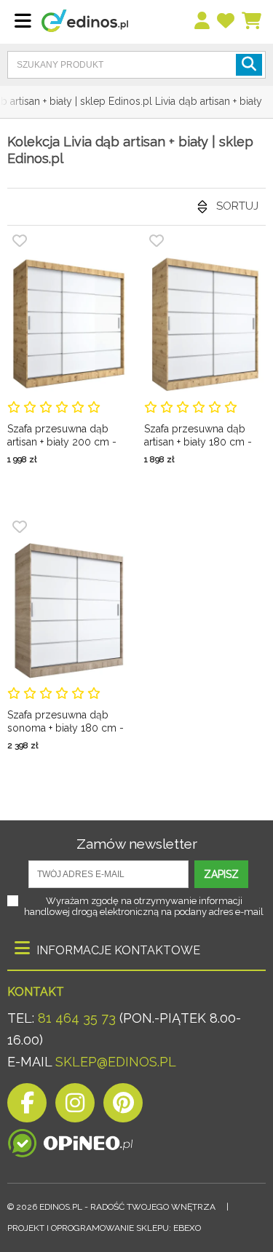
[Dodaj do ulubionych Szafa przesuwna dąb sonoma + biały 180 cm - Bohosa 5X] (19, 527)
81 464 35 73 (77, 1018)
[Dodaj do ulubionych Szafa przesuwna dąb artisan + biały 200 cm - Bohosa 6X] (19, 240)
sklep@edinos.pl (114, 1061)
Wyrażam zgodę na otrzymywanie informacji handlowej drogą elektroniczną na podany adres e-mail (144, 906)
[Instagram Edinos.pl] (75, 1107)
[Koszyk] (252, 21)
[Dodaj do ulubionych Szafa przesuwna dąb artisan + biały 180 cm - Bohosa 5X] (156, 240)
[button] (249, 65)
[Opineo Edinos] (70, 1139)
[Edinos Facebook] (27, 1107)
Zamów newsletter (136, 844)
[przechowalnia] (226, 21)
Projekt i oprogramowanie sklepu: (104, 1228)
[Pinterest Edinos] (123, 1107)
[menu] (202, 21)
